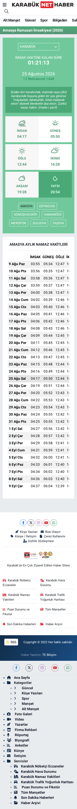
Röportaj (21, 735)
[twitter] (29, 667)
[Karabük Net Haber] (42, 4)
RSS (13, 642)
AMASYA (26, 206)
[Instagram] (38, 522)
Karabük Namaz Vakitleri (16, 597)
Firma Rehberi (25, 730)
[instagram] (42, 667)
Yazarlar (21, 724)
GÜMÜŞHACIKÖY (25, 214)
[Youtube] (46, 522)
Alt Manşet (11, 20)
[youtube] (55, 667)
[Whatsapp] (53, 522)
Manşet (27, 704)
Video (19, 719)
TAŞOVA (58, 223)
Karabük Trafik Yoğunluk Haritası (52, 597)
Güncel (30, 20)
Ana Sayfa (22, 678)
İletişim (20, 756)
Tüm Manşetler (55, 609)
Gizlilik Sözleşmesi (41, 541)
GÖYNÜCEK (47, 206)
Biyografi (21, 740)
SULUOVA (39, 223)
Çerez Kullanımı (54, 536)
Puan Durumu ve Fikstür (16, 612)
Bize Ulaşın (52, 532)
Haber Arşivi (54, 624)
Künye (19, 751)
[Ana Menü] (5, 5)
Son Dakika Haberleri (21, 624)
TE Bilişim (49, 655)
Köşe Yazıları (29, 532)
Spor (44, 20)
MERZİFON (18, 223)
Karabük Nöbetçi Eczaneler (17, 583)
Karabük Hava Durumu (52, 583)
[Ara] (6, 11)
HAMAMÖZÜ (53, 214)
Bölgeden (60, 20)
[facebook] (16, 667)
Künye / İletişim (25, 536)
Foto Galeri (23, 714)
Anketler (21, 745)
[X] (31, 522)
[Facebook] (23, 522)
